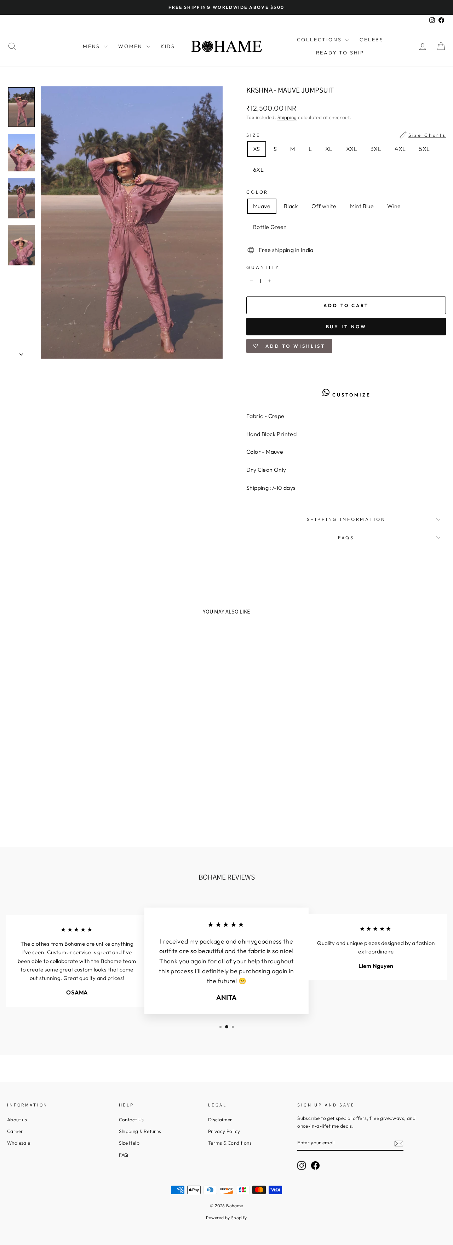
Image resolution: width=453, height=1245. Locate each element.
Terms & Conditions (230, 1143)
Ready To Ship (340, 52)
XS (256, 148)
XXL (351, 148)
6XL (258, 169)
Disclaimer (220, 1119)
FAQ (123, 1155)
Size (346, 135)
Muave (261, 206)
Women (131, 46)
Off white (324, 206)
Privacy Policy (224, 1131)
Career (15, 1131)
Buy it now (346, 326)
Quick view (59, 779)
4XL (400, 148)
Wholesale (18, 1143)
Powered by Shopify (226, 1217)
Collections (320, 39)
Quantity (263, 267)
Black (291, 206)
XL (329, 148)
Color (257, 192)
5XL (424, 148)
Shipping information (346, 519)
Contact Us (131, 1119)
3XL (376, 148)
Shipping (287, 117)
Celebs (372, 39)
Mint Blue (362, 206)
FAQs (346, 537)
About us (17, 1119)
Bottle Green (270, 226)
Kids (168, 46)
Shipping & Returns (140, 1131)
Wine (394, 206)
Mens (92, 46)
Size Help (129, 1143)
